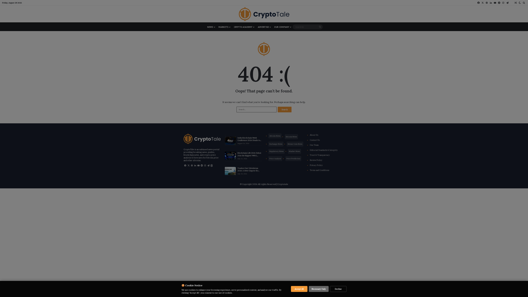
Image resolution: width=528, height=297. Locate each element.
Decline (338, 289)
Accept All (299, 289)
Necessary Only (319, 289)
